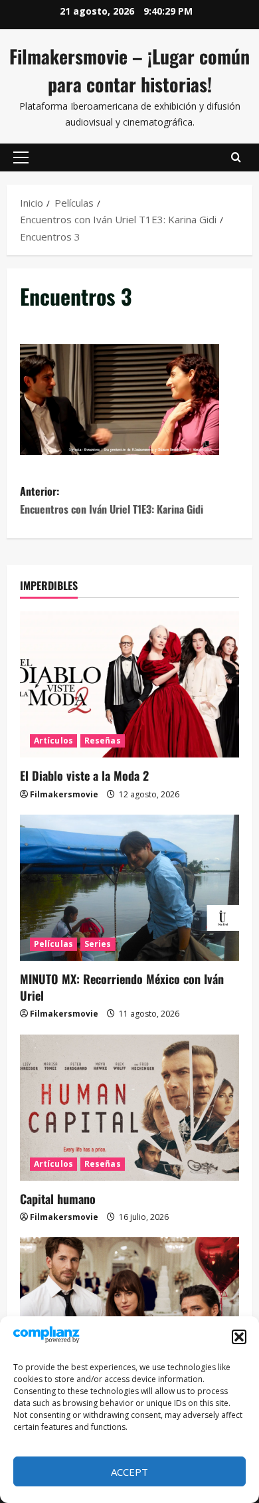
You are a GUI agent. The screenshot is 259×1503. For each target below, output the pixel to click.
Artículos (53, 740)
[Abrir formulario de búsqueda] (236, 157)
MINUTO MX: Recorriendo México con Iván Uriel (122, 987)
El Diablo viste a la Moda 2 (84, 775)
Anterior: (111, 500)
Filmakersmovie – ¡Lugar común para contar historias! (129, 70)
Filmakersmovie (64, 794)
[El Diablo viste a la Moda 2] (129, 684)
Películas (53, 944)
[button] (239, 1337)
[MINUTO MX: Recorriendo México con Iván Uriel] (129, 888)
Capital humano (58, 1198)
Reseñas (102, 740)
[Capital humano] (129, 1108)
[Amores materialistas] (129, 1310)
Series (98, 944)
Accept (129, 1471)
